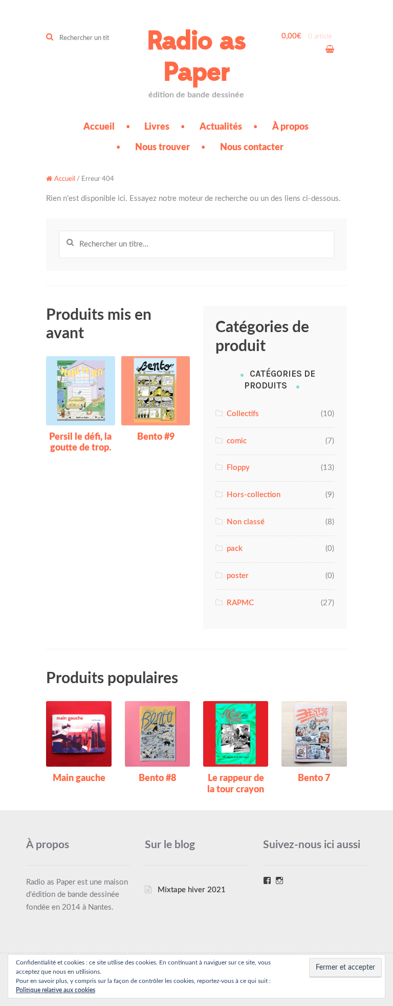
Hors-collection (253, 495)
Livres (156, 127)
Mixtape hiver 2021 (192, 890)
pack (235, 548)
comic (237, 441)
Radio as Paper (196, 56)
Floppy (238, 467)
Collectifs (243, 414)
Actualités (221, 127)
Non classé (246, 522)
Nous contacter (251, 147)
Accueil (99, 127)
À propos (290, 127)
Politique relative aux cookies (55, 990)
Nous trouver (162, 147)
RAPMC (240, 603)
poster (238, 576)
